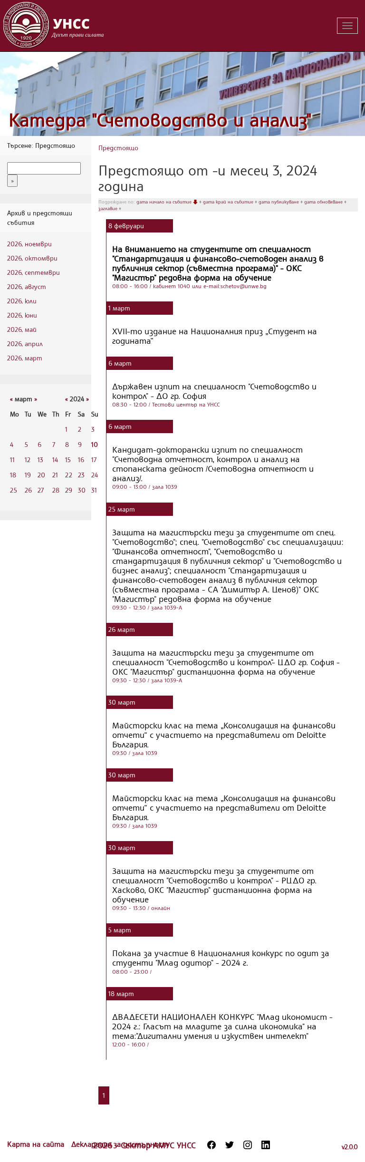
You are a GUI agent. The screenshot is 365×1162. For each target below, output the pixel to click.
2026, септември (33, 272)
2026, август (26, 286)
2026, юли (22, 301)
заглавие (108, 208)
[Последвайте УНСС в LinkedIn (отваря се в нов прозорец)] (265, 1145)
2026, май (22, 329)
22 (68, 475)
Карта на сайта (37, 1144)
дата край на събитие (229, 201)
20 (41, 475)
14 (55, 459)
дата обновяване (324, 201)
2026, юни (22, 315)
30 (82, 490)
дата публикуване (279, 201)
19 (28, 475)
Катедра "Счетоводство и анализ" (160, 119)
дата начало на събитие (164, 201)
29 (68, 490)
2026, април (25, 343)
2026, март (24, 358)
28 (55, 490)
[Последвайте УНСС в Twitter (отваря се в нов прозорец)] (229, 1145)
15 (68, 459)
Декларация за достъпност (119, 1144)
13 (40, 459)
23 (81, 475)
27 (41, 490)
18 (13, 475)
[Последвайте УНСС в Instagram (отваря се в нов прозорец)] (247, 1145)
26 (28, 490)
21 (55, 475)
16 (81, 459)
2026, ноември (29, 244)
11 (12, 459)
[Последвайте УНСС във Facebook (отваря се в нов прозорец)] (211, 1145)
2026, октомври (32, 258)
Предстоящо (118, 148)
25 (13, 490)
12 (27, 459)
